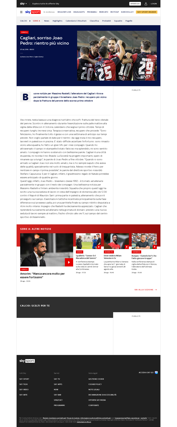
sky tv (57, 379)
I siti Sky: (22, 373)
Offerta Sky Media (97, 400)
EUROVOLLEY (127, 12)
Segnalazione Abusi (84, 422)
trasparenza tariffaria (123, 418)
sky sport (24, 379)
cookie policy (95, 384)
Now (56, 389)
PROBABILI (92, 12)
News (46, 21)
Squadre (118, 21)
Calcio (23, 21)
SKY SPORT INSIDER (146, 12)
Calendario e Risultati (76, 21)
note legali (93, 389)
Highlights (58, 21)
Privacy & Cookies (73, 418)
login (154, 4)
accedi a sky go (146, 372)
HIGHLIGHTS (79, 12)
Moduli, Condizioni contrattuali (54, 418)
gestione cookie (96, 379)
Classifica (94, 21)
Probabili (106, 21)
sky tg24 (23, 384)
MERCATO (103, 12)
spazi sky (58, 400)
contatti (144, 418)
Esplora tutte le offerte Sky (45, 4)
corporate (93, 405)
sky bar (57, 395)
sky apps (58, 384)
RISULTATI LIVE (64, 12)
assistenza (135, 418)
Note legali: (93, 373)
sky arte (23, 395)
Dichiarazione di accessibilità (102, 395)
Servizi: (57, 373)
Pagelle (129, 21)
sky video (23, 389)
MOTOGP (114, 12)
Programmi (59, 405)
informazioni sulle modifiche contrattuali (95, 418)
